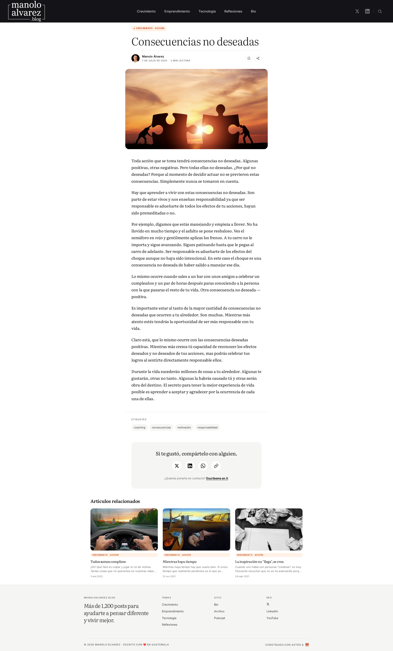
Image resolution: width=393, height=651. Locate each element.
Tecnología (207, 11)
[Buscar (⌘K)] (380, 11)
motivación (184, 427)
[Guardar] (249, 58)
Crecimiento (146, 11)
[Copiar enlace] (216, 466)
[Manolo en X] (357, 11)
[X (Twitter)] (268, 604)
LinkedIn (272, 611)
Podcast (219, 618)
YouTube (272, 618)
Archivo (219, 611)
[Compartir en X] (177, 466)
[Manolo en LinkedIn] (367, 11)
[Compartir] (258, 58)
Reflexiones (233, 11)
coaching (139, 427)
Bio (253, 11)
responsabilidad (208, 427)
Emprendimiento (177, 11)
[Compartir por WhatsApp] (203, 466)
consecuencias (161, 427)
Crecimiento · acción (150, 28)
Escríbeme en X (217, 478)
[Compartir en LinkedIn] (190, 466)
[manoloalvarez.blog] (26, 11)
